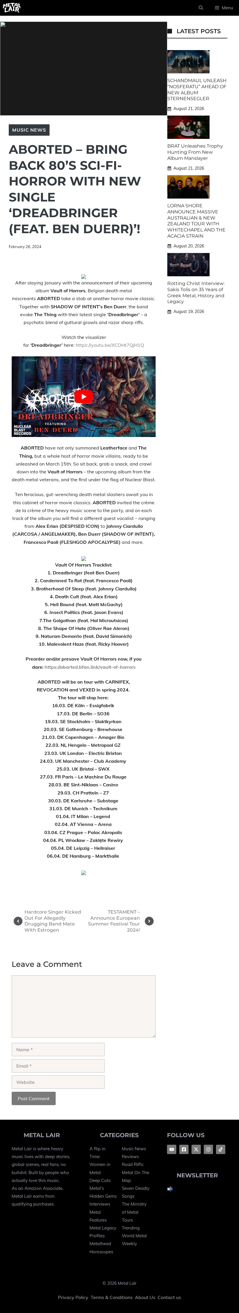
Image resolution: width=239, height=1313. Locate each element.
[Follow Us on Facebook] (171, 1149)
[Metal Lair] (11, 8)
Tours (127, 1220)
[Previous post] (18, 921)
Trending (131, 1228)
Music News (29, 130)
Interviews (99, 1204)
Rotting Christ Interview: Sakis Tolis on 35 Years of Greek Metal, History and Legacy (195, 292)
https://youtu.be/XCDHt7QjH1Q (110, 345)
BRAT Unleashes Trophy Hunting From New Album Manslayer (195, 152)
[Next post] (149, 921)
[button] (201, 8)
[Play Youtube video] (84, 396)
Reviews (130, 1156)
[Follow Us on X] (196, 1149)
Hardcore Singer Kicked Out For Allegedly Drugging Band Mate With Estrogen (52, 921)
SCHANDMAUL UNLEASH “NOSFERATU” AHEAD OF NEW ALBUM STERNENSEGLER (196, 89)
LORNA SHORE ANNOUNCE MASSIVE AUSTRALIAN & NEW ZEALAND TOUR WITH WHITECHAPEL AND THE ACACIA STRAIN (196, 221)
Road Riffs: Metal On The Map (135, 1172)
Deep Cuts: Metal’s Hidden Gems (103, 1188)
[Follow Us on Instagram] (208, 1149)
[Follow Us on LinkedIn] (220, 1149)
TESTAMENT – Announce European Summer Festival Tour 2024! (114, 921)
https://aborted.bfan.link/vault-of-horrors (90, 667)
